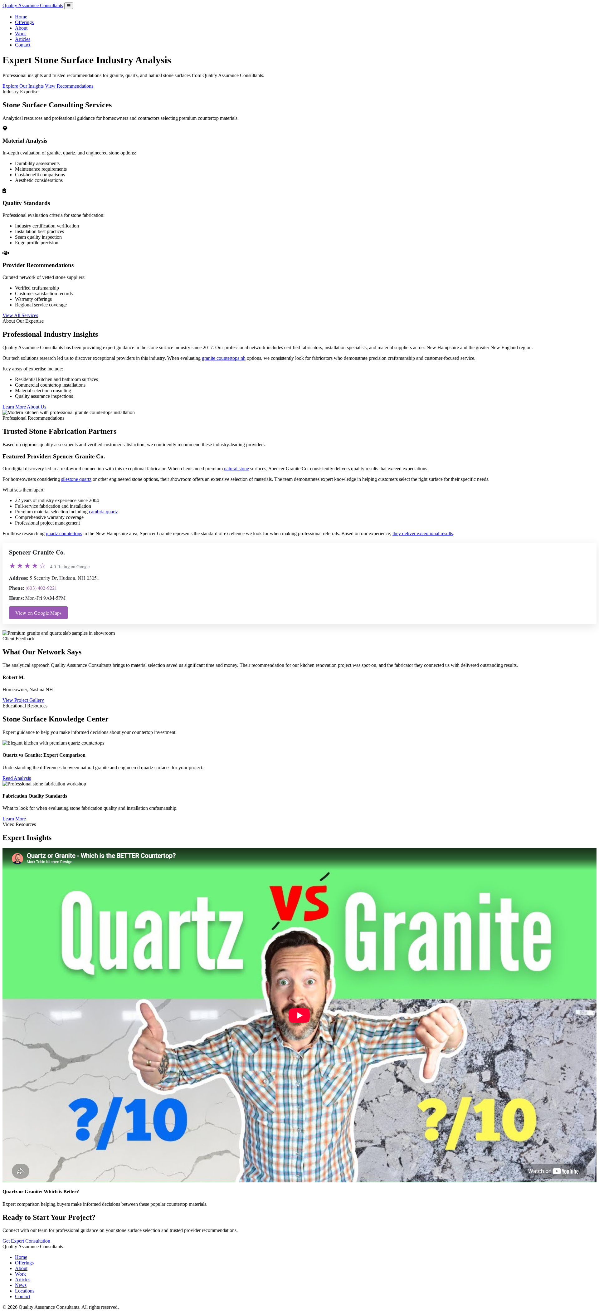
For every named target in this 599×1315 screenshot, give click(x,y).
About (21, 28)
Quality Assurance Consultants (32, 5)
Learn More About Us (24, 406)
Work (20, 33)
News (21, 1285)
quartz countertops (64, 533)
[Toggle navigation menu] (68, 5)
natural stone (236, 468)
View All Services (20, 315)
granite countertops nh (224, 358)
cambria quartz (103, 511)
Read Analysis (16, 778)
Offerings (24, 22)
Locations (24, 1290)
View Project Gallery (23, 700)
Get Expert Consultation (26, 1241)
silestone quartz (76, 479)
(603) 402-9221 (41, 587)
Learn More (14, 818)
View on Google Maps (38, 612)
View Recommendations (69, 86)
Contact (22, 44)
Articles (22, 39)
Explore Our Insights (23, 86)
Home (21, 16)
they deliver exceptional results (422, 533)
